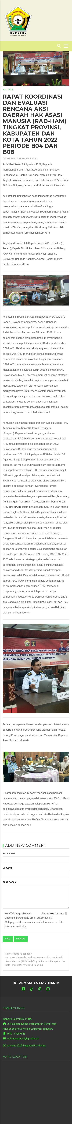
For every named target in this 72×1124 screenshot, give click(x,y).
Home (8, 953)
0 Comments (31, 158)
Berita (16, 953)
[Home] (18, 20)
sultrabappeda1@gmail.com (23, 1038)
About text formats (53, 913)
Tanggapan (9, 882)
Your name (9, 853)
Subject (7, 868)
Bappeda (8, 89)
